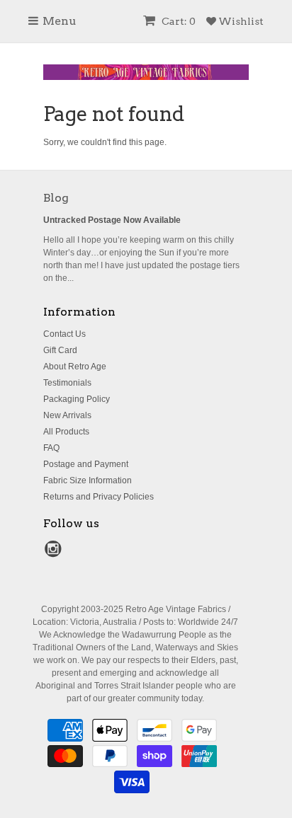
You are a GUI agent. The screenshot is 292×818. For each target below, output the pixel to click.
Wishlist (240, 21)
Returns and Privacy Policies (98, 497)
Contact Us (64, 334)
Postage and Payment (85, 464)
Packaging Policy (76, 399)
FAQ (51, 448)
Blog (56, 197)
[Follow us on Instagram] (55, 553)
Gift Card (60, 350)
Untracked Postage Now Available (112, 220)
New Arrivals (67, 415)
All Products (66, 432)
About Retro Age (74, 366)
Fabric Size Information (87, 480)
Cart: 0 (177, 21)
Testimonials (67, 383)
